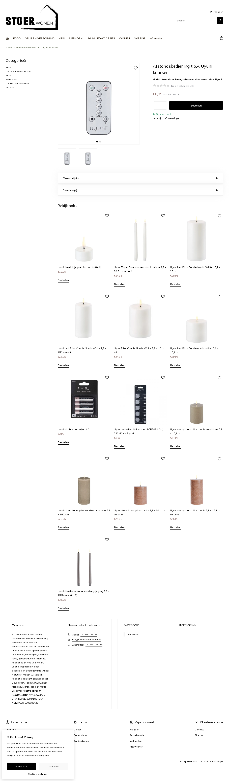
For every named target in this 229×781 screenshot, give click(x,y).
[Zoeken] (220, 20)
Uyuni (218, 79)
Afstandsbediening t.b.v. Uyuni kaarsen (36, 47)
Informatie (156, 38)
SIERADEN (75, 38)
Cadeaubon (80, 735)
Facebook (133, 634)
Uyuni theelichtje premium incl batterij (79, 267)
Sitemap (199, 735)
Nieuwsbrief (136, 746)
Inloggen (134, 729)
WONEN (124, 38)
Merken (77, 729)
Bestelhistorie (137, 735)
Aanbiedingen (81, 740)
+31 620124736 (88, 634)
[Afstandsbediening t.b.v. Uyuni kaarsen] (98, 143)
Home (9, 47)
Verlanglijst (136, 740)
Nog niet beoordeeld (182, 85)
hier (47, 755)
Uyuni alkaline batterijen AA (74, 429)
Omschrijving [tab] (71, 178)
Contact (199, 729)
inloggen (218, 11)
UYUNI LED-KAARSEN (101, 38)
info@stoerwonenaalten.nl (86, 639)
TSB (201, 761)
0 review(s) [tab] (70, 190)
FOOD (17, 38)
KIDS (62, 38)
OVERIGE (140, 38)
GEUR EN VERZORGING (39, 38)
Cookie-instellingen (213, 761)
